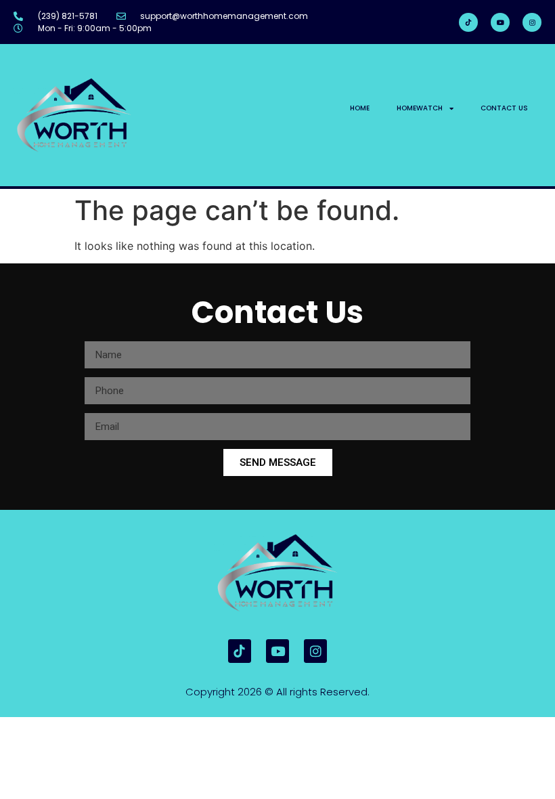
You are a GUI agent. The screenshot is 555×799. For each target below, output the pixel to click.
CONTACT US (504, 108)
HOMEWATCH (420, 108)
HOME (360, 108)
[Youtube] (500, 22)
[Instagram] (532, 22)
